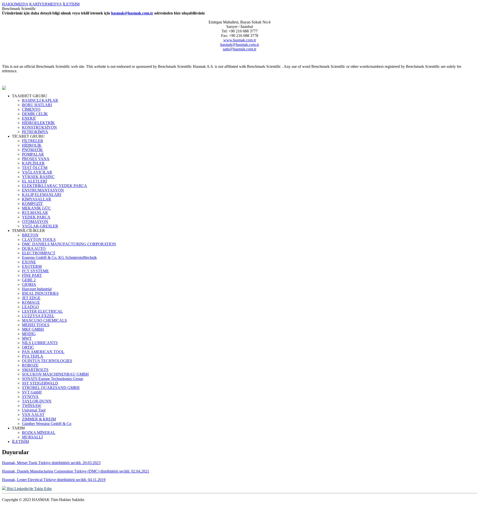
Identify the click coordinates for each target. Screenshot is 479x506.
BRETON (30, 235)
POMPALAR (33, 154)
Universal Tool (33, 410)
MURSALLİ (32, 437)
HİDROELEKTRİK (38, 123)
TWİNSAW (31, 406)
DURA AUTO (34, 248)
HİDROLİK (32, 145)
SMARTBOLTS (35, 370)
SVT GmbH (32, 392)
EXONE (29, 262)
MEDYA (54, 4)
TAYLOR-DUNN (36, 401)
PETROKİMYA (35, 132)
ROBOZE (30, 365)
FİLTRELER (32, 141)
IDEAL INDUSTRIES (40, 293)
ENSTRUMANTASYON (43, 190)
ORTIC (28, 347)
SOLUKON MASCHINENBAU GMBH (55, 374)
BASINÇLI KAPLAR (40, 100)
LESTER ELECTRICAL (42, 311)
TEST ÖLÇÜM (34, 168)
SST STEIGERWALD (40, 383)
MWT (27, 338)
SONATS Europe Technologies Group (52, 379)
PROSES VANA (35, 159)
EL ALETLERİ (34, 181)
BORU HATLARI (37, 105)
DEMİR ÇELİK (35, 114)
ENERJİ (28, 118)
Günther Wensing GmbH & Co (46, 423)
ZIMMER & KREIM (39, 419)
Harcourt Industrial (37, 289)
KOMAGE (31, 302)
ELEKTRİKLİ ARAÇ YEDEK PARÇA (54, 186)
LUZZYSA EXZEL (38, 316)
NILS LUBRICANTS (40, 343)
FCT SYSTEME (35, 271)
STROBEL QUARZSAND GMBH (51, 388)
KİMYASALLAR (36, 199)
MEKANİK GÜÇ (36, 208)
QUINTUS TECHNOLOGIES (47, 361)
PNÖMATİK (32, 150)
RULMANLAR (35, 212)
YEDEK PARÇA (36, 217)
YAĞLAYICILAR (37, 172)
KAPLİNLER (33, 163)
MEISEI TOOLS (35, 325)
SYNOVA (30, 397)
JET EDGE (31, 298)
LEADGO (30, 307)
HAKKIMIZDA (15, 4)
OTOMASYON (35, 221)
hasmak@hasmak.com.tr (132, 13)
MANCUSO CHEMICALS (44, 320)
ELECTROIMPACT (38, 253)
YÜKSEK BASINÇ (38, 177)
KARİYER (38, 4)
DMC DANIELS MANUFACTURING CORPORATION (69, 244)
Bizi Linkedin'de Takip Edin (29, 489)
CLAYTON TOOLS (39, 239)
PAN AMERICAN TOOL (43, 352)
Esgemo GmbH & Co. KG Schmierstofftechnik (59, 257)
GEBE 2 (29, 280)
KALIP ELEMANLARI (41, 195)
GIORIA (29, 284)
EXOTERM (32, 266)
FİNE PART (32, 275)
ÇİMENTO (31, 109)
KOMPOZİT (32, 204)
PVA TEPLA (32, 356)
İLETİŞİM (71, 4)
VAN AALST (33, 414)
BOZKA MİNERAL (38, 432)
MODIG (29, 334)
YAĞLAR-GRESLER (40, 226)
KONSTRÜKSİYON (39, 127)
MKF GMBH (33, 329)
